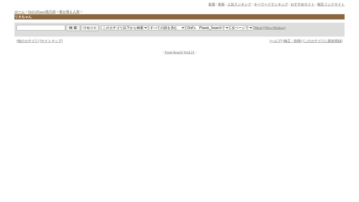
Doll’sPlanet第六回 (42, 12)
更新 (221, 4)
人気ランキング (239, 4)
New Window (274, 28)
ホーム (19, 12)
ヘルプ (276, 41)
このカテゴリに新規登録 (322, 41)
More (259, 28)
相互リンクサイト (331, 4)
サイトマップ (51, 41)
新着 (211, 4)
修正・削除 (292, 41)
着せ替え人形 (69, 12)
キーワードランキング (271, 4)
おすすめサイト (303, 4)
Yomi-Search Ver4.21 (179, 52)
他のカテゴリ (28, 41)
